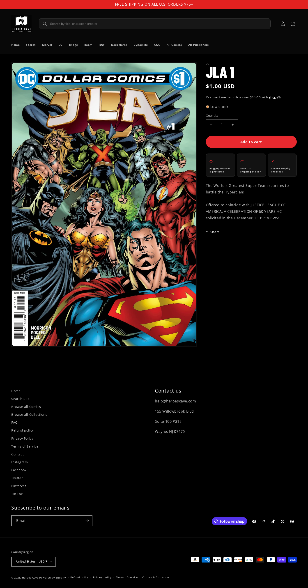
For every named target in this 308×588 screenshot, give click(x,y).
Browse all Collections (29, 414)
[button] (293, 24)
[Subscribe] (87, 520)
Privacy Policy (22, 438)
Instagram (19, 462)
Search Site (20, 399)
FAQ (14, 422)
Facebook (18, 470)
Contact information (155, 577)
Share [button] (215, 232)
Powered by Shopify (52, 577)
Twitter (17, 478)
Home (16, 391)
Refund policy (22, 430)
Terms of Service (25, 446)
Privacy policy (102, 577)
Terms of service (127, 577)
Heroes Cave (30, 577)
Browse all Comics (26, 406)
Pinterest (18, 486)
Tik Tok (17, 494)
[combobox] (155, 23)
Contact (17, 454)
